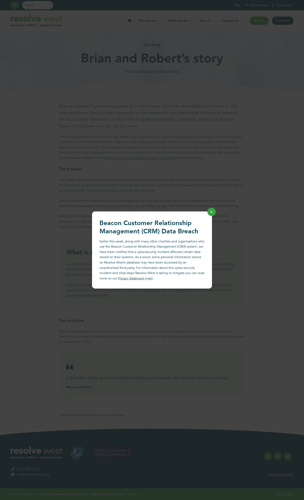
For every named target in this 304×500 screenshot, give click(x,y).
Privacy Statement (131, 278)
